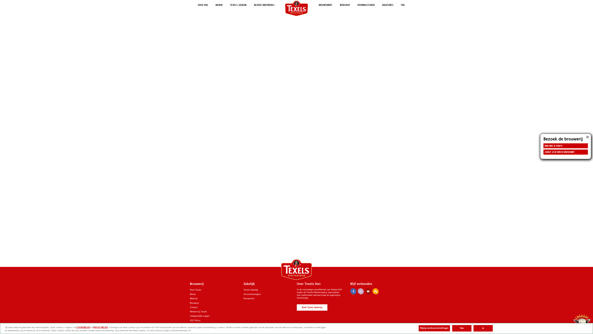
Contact (194, 307)
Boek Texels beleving (312, 307)
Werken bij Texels (198, 312)
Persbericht (249, 299)
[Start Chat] (582, 323)
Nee (462, 328)
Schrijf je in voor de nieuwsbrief (559, 152)
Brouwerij (194, 303)
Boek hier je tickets (554, 145)
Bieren (193, 294)
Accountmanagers (252, 294)
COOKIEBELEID (83, 327)
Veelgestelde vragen (199, 316)
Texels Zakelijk (251, 290)
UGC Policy (195, 320)
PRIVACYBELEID (100, 327)
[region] (296, 328)
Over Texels (195, 290)
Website (194, 299)
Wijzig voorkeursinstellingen (434, 328)
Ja (483, 328)
